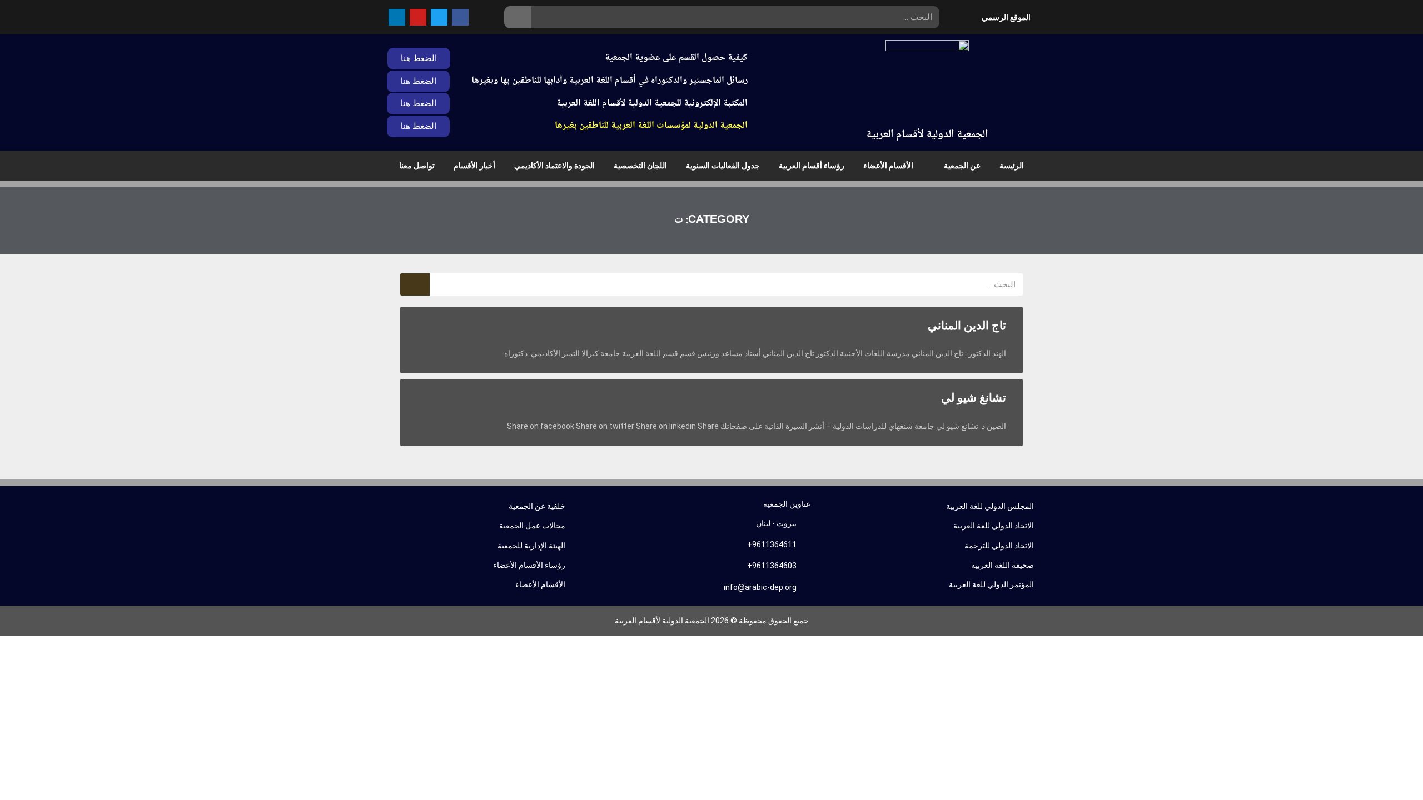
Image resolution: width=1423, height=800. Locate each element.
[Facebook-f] (460, 17)
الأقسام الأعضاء (888, 165)
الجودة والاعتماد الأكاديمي (554, 165)
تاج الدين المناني (967, 325)
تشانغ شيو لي (973, 397)
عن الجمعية (962, 165)
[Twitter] (439, 17)
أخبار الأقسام (474, 165)
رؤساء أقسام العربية (811, 165)
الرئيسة (1011, 165)
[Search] (517, 17)
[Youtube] (418, 17)
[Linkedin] (397, 17)
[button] (418, 103)
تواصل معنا (417, 165)
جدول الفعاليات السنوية (723, 165)
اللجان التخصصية (640, 165)
